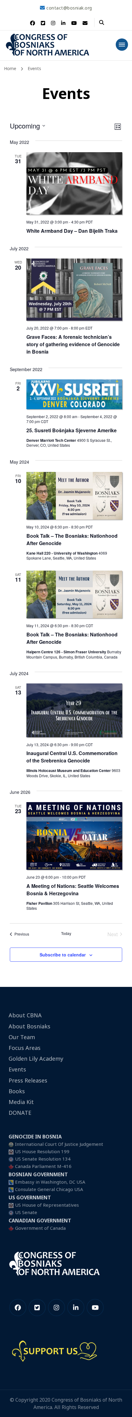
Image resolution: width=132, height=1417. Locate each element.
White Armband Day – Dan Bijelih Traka (72, 230)
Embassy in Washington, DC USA (50, 1182)
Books (17, 1091)
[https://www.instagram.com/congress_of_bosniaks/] (56, 1307)
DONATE (20, 1112)
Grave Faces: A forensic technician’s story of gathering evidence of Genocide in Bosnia (73, 344)
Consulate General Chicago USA (49, 1189)
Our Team (22, 1037)
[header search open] (101, 22)
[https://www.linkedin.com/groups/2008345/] (75, 1307)
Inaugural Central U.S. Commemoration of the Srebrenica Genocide (72, 757)
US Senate (26, 1212)
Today (66, 933)
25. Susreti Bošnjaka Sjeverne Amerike (71, 430)
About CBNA (25, 1015)
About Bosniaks (29, 1026)
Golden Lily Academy (36, 1058)
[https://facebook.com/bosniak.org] (17, 1307)
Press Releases (28, 1080)
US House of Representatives (47, 1205)
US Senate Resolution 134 (43, 1159)
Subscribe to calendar (63, 955)
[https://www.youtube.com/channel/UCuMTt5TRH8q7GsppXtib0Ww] (95, 1307)
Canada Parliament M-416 (43, 1166)
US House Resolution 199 (42, 1151)
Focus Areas (25, 1047)
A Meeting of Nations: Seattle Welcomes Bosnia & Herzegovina (72, 889)
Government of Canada (40, 1228)
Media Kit (21, 1102)
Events (17, 1069)
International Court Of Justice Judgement (59, 1144)
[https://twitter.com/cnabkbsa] (37, 1307)
